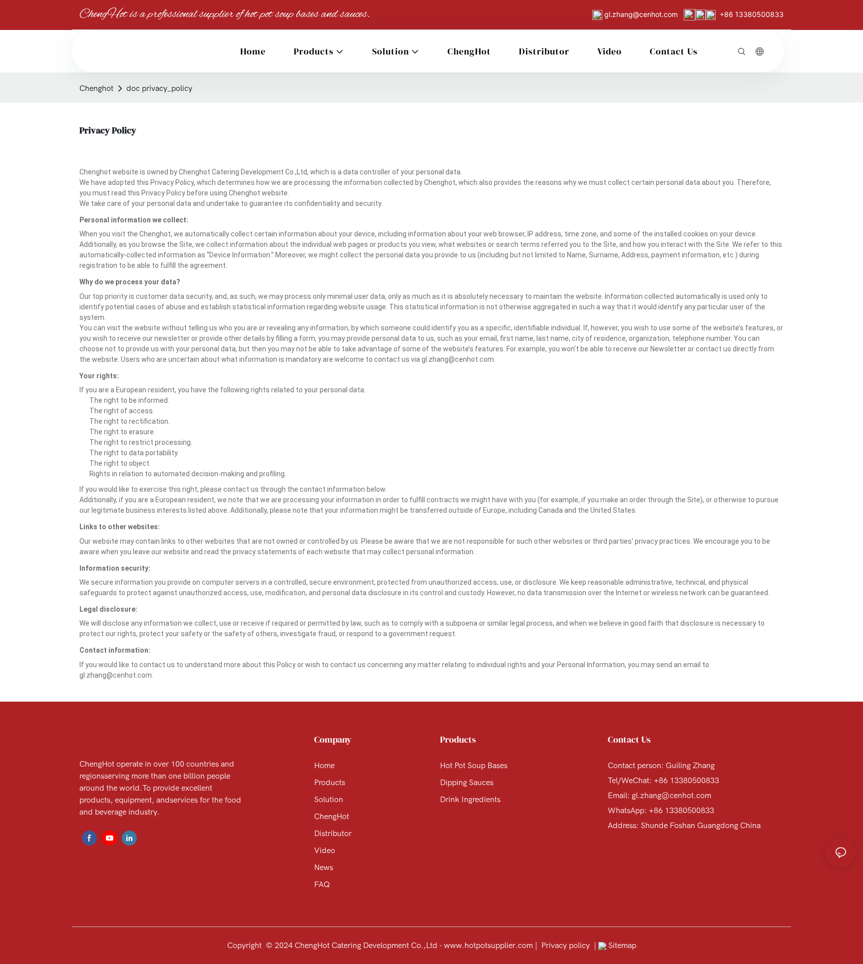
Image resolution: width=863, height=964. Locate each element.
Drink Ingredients (470, 799)
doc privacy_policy (159, 88)
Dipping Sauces (466, 782)
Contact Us (629, 739)
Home (324, 765)
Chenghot (96, 88)
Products (329, 782)
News (323, 867)
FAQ (322, 884)
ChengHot (331, 816)
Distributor (333, 833)
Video (324, 850)
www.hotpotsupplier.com (487, 945)
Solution (328, 799)
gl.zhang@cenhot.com (642, 14)
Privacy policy (565, 945)
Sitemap (621, 945)
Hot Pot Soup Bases (473, 765)
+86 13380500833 (752, 14)
